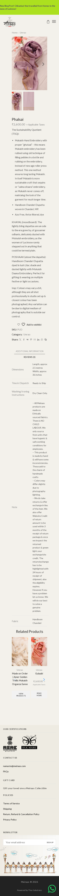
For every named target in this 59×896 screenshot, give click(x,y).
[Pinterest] (31, 339)
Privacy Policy (10, 819)
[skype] (45, 339)
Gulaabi (39, 673)
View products (21, 695)
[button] (48, 21)
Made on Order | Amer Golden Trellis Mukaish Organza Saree (20, 678)
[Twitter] (20, 339)
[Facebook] (24, 339)
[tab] (29, 351)
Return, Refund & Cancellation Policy (21, 814)
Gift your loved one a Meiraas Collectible (25, 788)
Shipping (7, 808)
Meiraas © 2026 (29, 881)
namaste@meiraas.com (14, 766)
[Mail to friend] (35, 339)
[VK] (27, 339)
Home (14, 32)
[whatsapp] (42, 339)
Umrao (23, 32)
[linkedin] (38, 339)
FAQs (6, 771)
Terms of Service (11, 803)
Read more (39, 694)
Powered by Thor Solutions (29, 890)
